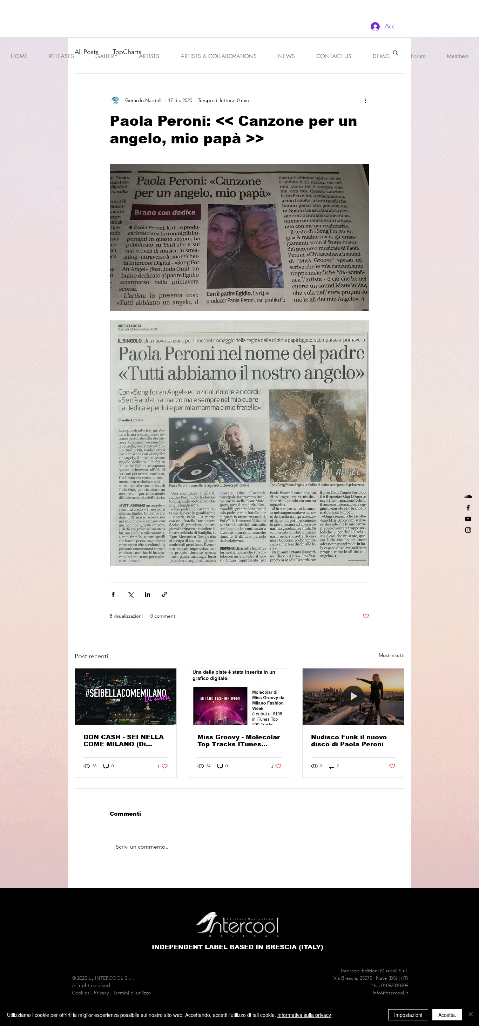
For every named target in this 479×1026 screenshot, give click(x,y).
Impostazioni (408, 1014)
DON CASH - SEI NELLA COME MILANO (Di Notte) (123, 741)
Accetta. (447, 1014)
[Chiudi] (470, 1014)
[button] (149, 53)
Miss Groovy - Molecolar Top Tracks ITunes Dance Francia (238, 741)
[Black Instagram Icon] (468, 530)
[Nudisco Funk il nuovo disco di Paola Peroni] (353, 696)
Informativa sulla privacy (304, 1014)
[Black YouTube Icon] (468, 519)
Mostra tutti (391, 655)
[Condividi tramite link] (164, 594)
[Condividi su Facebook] (113, 594)
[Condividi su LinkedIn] (147, 594)
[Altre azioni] (365, 100)
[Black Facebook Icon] (468, 507)
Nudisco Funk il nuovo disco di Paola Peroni (349, 741)
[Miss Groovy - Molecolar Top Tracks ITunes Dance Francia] (239, 696)
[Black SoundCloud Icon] (468, 496)
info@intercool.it (390, 993)
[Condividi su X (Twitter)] (130, 594)
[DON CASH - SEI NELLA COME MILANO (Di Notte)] (125, 696)
